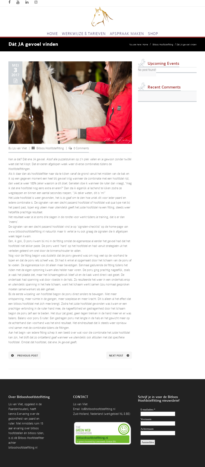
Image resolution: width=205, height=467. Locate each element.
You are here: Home (138, 44)
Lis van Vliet (19, 148)
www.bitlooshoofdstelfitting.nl (26, 231)
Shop (153, 33)
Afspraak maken (127, 33)
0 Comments (81, 148)
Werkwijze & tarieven (84, 33)
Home (52, 33)
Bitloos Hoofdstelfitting (163, 44)
